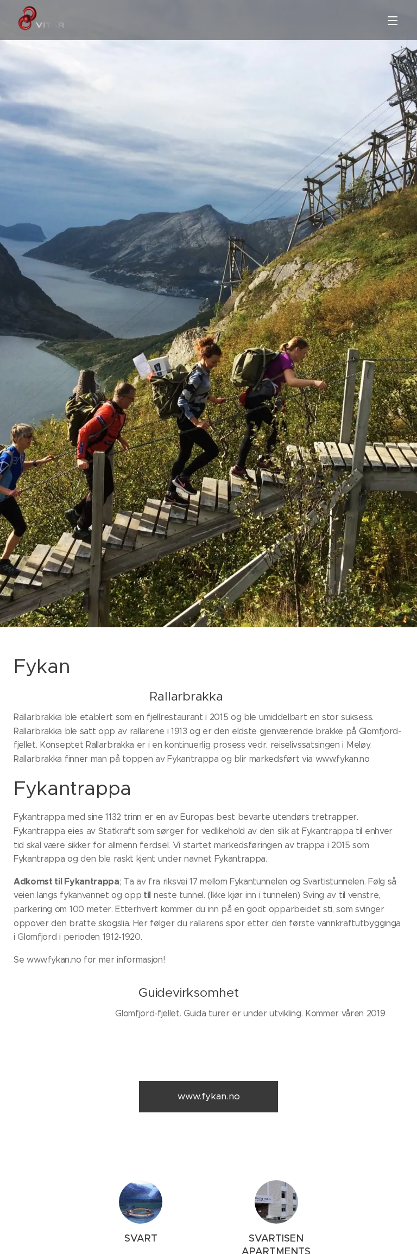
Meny (392, 20)
